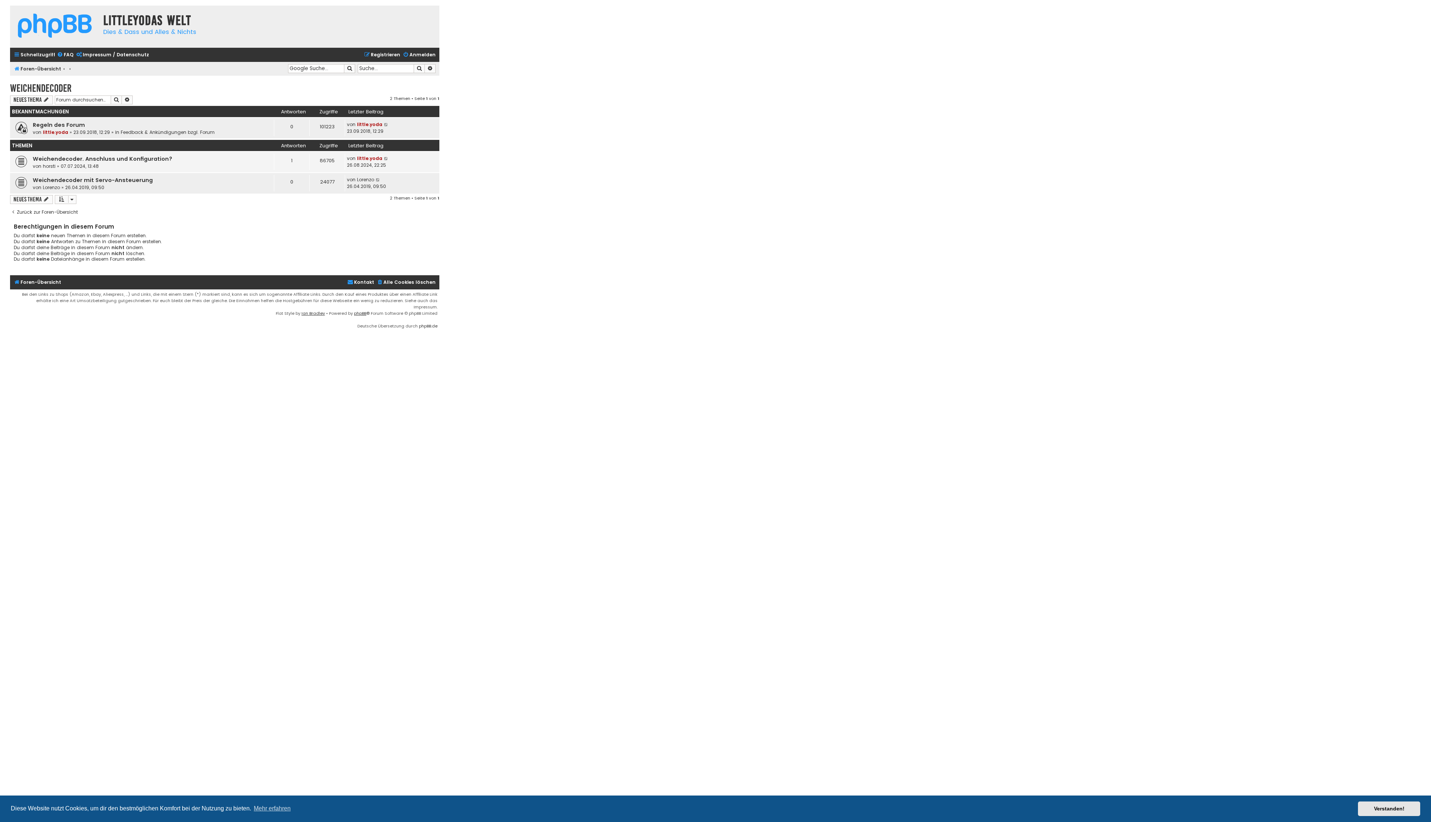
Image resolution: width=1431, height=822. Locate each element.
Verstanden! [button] (1389, 809)
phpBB (360, 313)
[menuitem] (65, 55)
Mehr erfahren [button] (272, 808)
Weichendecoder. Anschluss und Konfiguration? (102, 159)
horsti (49, 166)
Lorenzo (51, 187)
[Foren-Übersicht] (55, 26)
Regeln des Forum (59, 125)
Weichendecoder (41, 88)
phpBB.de (428, 326)
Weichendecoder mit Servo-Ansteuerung (93, 180)
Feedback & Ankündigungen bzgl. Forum (168, 132)
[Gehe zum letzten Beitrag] (386, 124)
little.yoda (55, 132)
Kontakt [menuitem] (364, 282)
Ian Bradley (313, 313)
